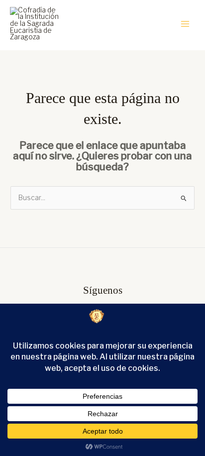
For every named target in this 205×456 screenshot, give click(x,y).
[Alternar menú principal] (185, 24)
